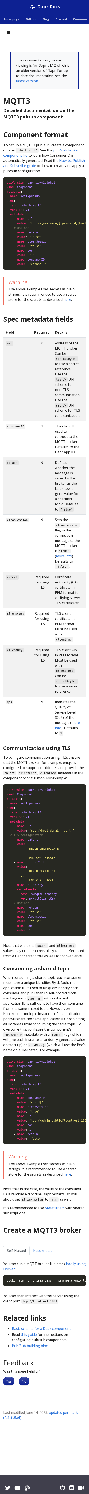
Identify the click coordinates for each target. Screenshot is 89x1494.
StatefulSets (55, 1208)
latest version (27, 81)
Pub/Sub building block (30, 1345)
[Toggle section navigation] (8, 33)
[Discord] (71, 1487)
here (67, 299)
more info (64, 556)
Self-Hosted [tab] (16, 1250)
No (24, 1381)
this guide (29, 1334)
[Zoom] (81, 1487)
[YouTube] (17, 1487)
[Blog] (27, 1487)
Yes (9, 1381)
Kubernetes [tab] (42, 1250)
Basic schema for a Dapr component (41, 1328)
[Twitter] (7, 1487)
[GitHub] (62, 1487)
